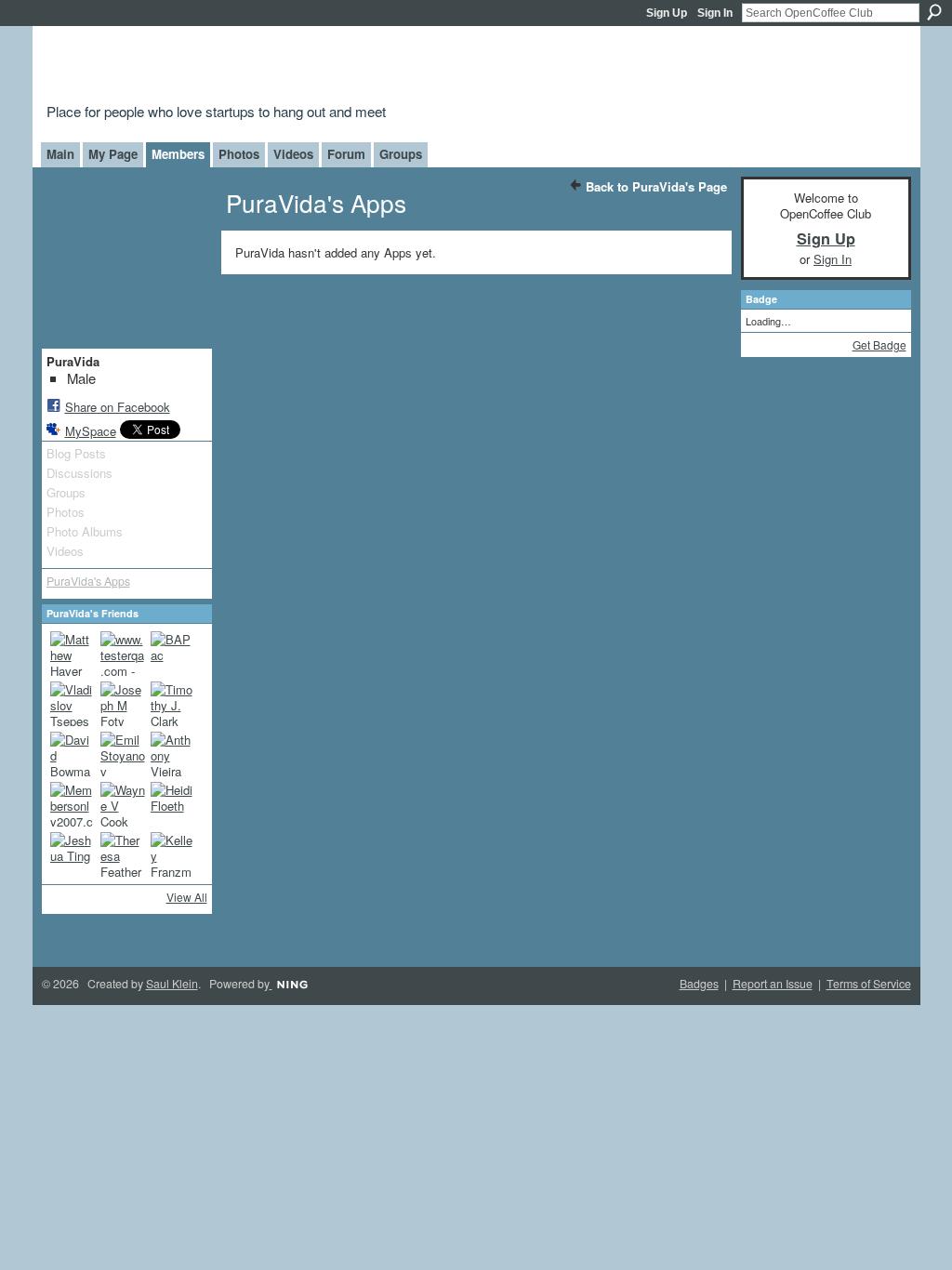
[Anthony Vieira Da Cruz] (173, 754)
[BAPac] (173, 653)
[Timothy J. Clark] (173, 703)
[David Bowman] (72, 754)
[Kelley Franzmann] (173, 854)
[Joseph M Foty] (122, 703)
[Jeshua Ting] (72, 854)
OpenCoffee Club (347, 67)
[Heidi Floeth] (173, 804)
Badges (699, 983)
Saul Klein (172, 983)
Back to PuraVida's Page (656, 186)
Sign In (715, 13)
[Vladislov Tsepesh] (72, 703)
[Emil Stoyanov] (122, 754)
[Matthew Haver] (72, 653)
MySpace (90, 431)
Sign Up (666, 13)
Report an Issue (773, 983)
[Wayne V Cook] (122, 804)
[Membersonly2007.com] (72, 804)
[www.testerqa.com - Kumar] (122, 653)
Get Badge (879, 344)
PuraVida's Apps (88, 581)
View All (186, 897)
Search (934, 12)
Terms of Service (868, 983)
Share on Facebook (117, 407)
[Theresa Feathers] (122, 854)
